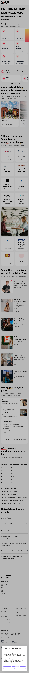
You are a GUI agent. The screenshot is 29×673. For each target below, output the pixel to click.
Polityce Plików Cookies (18, 658)
